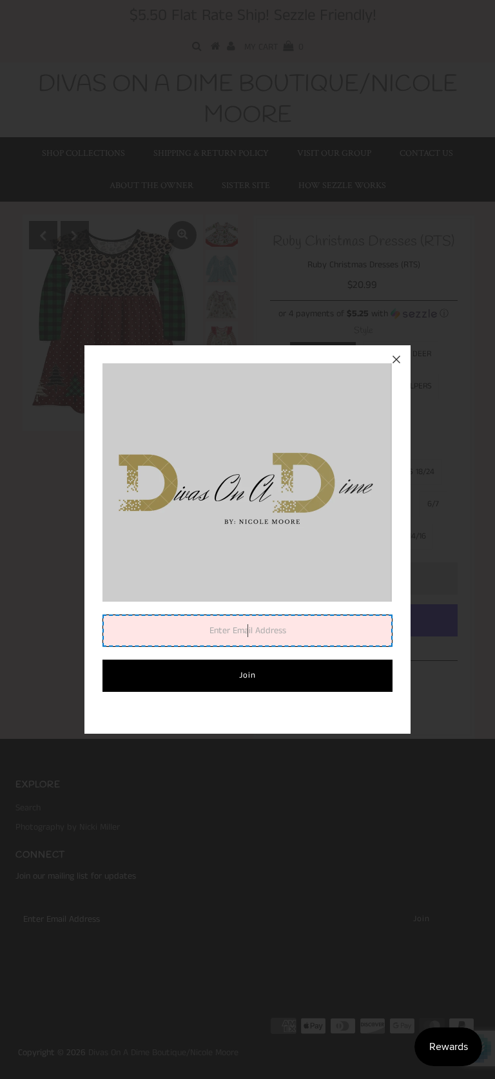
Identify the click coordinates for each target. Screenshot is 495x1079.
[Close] (396, 359)
